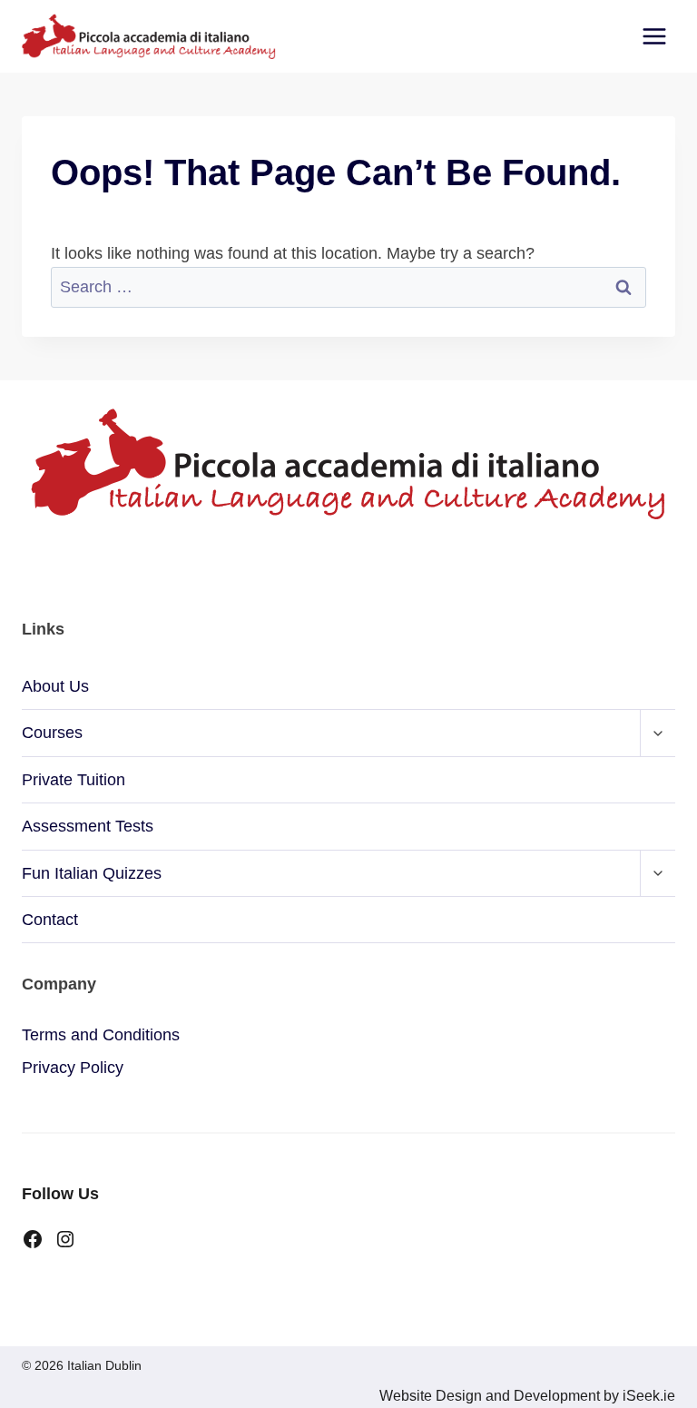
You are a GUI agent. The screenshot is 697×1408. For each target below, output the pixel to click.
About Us (55, 686)
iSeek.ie (647, 1395)
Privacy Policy (72, 1067)
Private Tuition (73, 780)
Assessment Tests (87, 826)
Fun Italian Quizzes (92, 873)
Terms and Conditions (101, 1035)
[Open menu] (654, 35)
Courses (52, 733)
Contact (50, 920)
